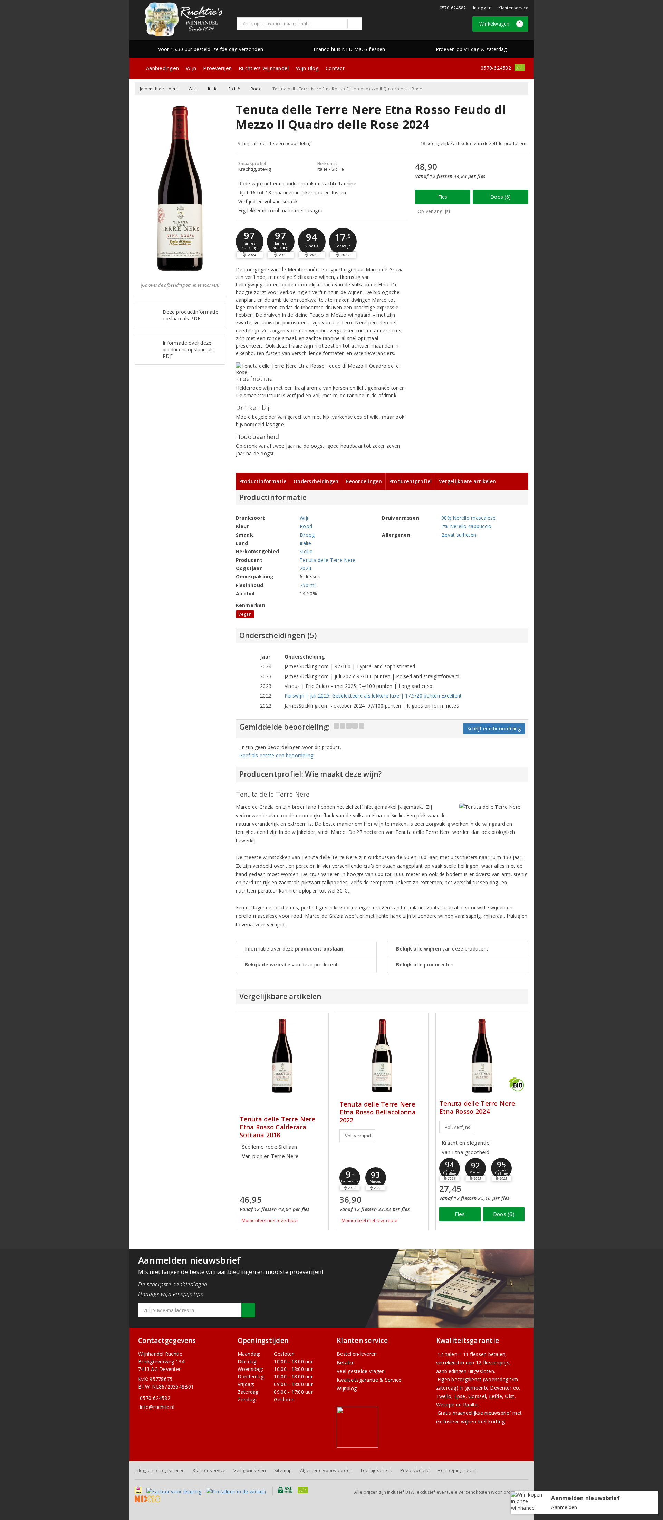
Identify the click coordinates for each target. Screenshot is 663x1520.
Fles (443, 197)
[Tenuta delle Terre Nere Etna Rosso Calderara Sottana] (282, 1055)
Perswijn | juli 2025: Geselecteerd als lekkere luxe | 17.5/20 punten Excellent (373, 695)
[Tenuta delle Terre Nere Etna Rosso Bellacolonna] (382, 1055)
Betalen (346, 1362)
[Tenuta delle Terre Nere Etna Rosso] (482, 1055)
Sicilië (234, 89)
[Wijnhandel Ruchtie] (183, 19)
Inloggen (482, 8)
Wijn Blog (307, 68)
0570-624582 (453, 8)
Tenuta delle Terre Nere (327, 560)
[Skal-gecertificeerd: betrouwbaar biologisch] (519, 68)
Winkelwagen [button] (500, 23)
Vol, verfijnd (358, 1135)
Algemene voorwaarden (326, 1470)
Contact (335, 68)
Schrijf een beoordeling (494, 728)
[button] (249, 241)
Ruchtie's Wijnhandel (264, 68)
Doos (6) (500, 197)
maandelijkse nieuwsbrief (482, 1413)
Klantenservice (513, 8)
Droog (307, 535)
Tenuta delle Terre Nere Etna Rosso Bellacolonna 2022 (377, 1112)
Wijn (191, 68)
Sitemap (283, 1470)
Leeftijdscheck (376, 1470)
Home (172, 89)
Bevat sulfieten (458, 535)
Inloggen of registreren (160, 1470)
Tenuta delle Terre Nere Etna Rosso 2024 (477, 1107)
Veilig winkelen (249, 1470)
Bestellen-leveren (357, 1354)
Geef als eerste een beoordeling (276, 755)
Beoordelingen (364, 481)
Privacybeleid (415, 1470)
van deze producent (291, 964)
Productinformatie (263, 481)
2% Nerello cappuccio (466, 526)
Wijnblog (347, 1388)
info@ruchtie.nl (157, 1407)
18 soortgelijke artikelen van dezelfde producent (473, 143)
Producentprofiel (410, 481)
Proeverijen (217, 68)
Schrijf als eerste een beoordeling (275, 143)
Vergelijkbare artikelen (467, 481)
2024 (305, 568)
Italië (213, 89)
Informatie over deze (294, 948)
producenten (424, 964)
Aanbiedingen (162, 68)
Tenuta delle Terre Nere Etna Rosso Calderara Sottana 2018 (278, 1127)
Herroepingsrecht (457, 1470)
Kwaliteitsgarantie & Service (369, 1379)
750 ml (308, 585)
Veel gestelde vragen (361, 1371)
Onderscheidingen (316, 481)
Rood (256, 89)
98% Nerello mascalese (468, 518)
